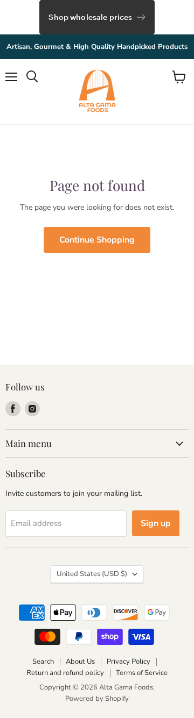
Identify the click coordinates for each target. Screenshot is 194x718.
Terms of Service (142, 673)
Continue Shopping (97, 240)
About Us (80, 661)
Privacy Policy (128, 661)
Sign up (156, 523)
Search (43, 661)
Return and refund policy (65, 673)
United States (92, 574)
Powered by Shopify (97, 698)
